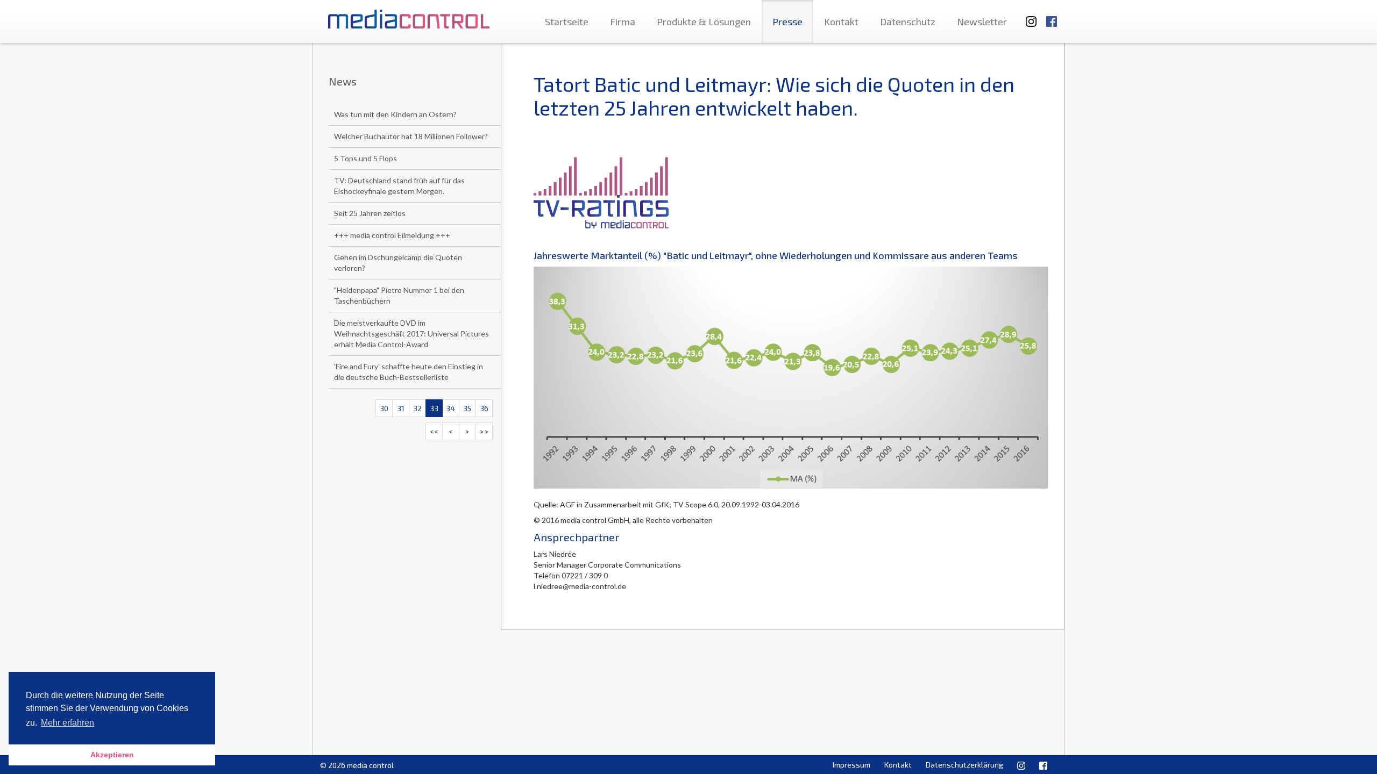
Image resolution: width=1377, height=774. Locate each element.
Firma (622, 21)
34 (450, 408)
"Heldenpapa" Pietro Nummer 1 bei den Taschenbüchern (399, 295)
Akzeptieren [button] (112, 754)
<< (434, 431)
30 (384, 408)
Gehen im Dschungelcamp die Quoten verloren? (398, 263)
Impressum (851, 764)
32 (417, 408)
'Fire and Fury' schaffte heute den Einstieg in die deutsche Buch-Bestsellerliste (408, 372)
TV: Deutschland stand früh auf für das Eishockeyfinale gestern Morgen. (399, 186)
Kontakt (841, 21)
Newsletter (982, 21)
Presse (787, 21)
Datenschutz (907, 21)
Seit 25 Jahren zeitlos (370, 213)
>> (484, 431)
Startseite (566, 21)
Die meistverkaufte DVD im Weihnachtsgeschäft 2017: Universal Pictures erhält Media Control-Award (411, 333)
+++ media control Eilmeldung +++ (392, 235)
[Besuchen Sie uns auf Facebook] (1051, 16)
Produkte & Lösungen (704, 21)
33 (434, 408)
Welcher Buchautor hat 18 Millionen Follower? (411, 136)
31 (400, 408)
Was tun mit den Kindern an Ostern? (395, 114)
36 (484, 408)
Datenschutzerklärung (964, 764)
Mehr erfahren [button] (67, 722)
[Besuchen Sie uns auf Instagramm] (1028, 16)
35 (467, 408)
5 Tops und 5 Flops (365, 158)
